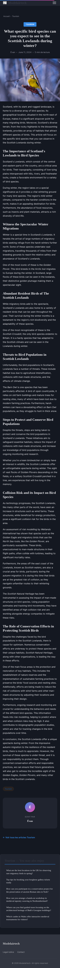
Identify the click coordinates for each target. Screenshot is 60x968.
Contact (21, 952)
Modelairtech (15, 3)
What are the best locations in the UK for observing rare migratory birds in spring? (28, 871)
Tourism (15, 16)
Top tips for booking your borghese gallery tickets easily (28, 881)
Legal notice (8, 952)
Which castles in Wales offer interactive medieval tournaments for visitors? (27, 918)
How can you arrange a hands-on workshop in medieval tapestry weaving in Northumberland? (27, 899)
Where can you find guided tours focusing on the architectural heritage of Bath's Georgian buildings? (28, 908)
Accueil (6, 16)
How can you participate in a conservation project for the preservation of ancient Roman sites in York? (29, 890)
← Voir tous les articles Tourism (19, 837)
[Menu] (54, 3)
